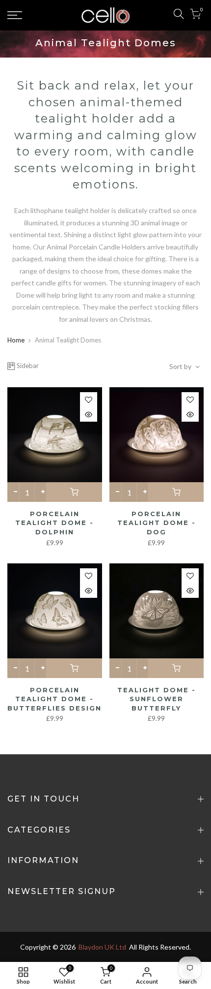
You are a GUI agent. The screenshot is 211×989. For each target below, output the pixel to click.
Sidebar (28, 366)
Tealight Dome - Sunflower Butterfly (156, 699)
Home (16, 340)
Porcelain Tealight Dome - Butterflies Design (54, 699)
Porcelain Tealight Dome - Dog (156, 523)
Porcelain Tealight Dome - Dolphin (54, 523)
